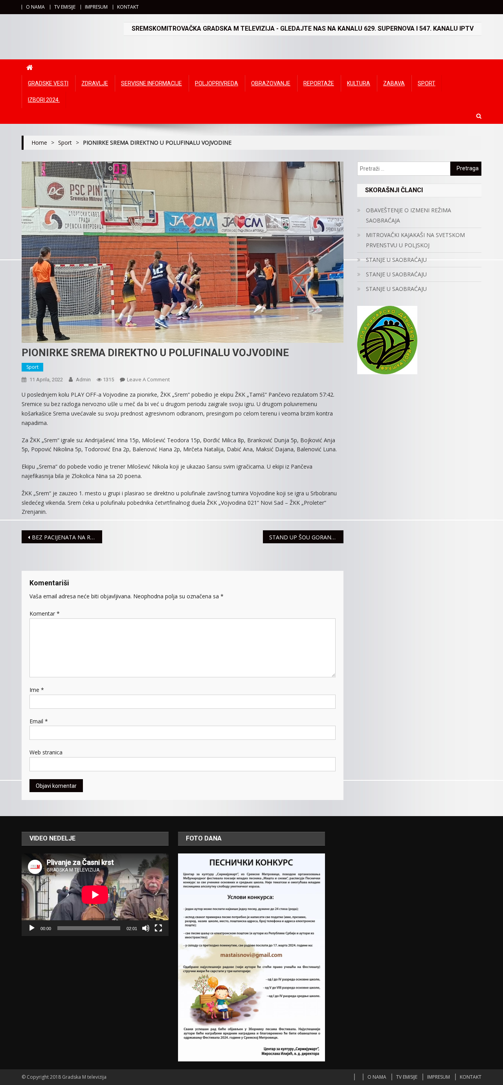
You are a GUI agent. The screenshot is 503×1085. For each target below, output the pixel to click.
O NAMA (35, 7)
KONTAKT (128, 7)
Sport (426, 83)
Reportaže (318, 83)
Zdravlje (94, 83)
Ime (36, 689)
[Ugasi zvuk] (146, 928)
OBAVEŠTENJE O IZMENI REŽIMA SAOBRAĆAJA (408, 215)
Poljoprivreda (216, 83)
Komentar (44, 613)
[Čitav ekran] (158, 928)
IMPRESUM (96, 7)
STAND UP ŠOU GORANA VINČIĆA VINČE (306, 537)
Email (38, 721)
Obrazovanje (270, 83)
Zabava (394, 83)
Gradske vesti (48, 83)
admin (83, 380)
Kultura (358, 83)
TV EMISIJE (64, 7)
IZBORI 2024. (44, 100)
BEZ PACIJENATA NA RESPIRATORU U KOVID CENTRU (67, 537)
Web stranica (45, 752)
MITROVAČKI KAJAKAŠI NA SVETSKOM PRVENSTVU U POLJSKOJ (415, 240)
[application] (95, 894)
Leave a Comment (148, 379)
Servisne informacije (151, 83)
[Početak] (32, 928)
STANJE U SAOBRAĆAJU (396, 259)
